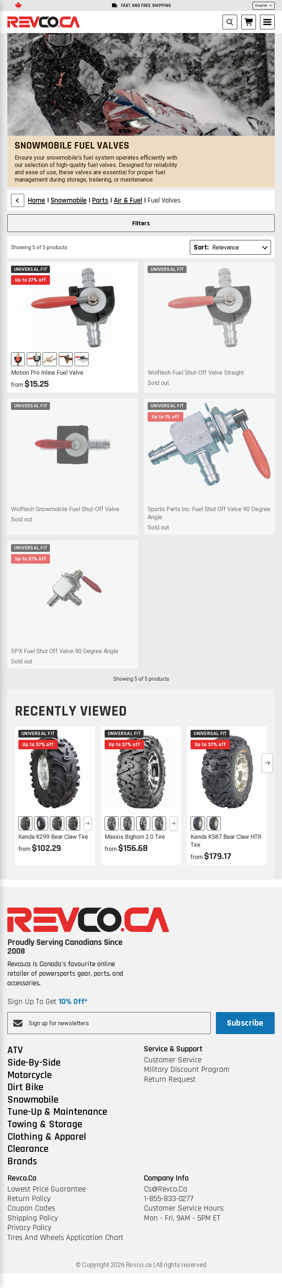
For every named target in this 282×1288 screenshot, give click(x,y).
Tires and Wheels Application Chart (65, 1237)
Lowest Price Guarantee (46, 1189)
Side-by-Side (34, 1063)
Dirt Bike (25, 1087)
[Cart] (248, 22)
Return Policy (29, 1199)
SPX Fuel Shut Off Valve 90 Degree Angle (64, 651)
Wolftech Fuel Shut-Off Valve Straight (196, 372)
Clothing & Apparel (46, 1137)
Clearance (27, 1149)
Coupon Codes (31, 1208)
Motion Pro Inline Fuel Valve (47, 372)
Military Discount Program (186, 1069)
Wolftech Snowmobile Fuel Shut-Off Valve (65, 509)
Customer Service (173, 1060)
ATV (15, 1050)
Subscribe (245, 1023)
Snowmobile (32, 1100)
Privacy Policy (29, 1228)
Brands (22, 1162)
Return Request (170, 1079)
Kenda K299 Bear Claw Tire (53, 836)
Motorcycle (29, 1075)
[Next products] (267, 762)
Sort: (201, 247)
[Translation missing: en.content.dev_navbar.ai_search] (230, 22)
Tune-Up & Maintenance (57, 1112)
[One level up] (17, 200)
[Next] (87, 823)
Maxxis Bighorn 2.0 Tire (135, 836)
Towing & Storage (44, 1124)
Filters (141, 223)
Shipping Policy (32, 1218)
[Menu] (267, 22)
